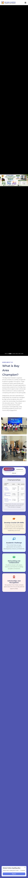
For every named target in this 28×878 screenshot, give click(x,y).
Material (14, 473)
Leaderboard (19, 469)
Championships (9, 469)
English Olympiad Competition (6, 488)
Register (14, 873)
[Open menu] (25, 2)
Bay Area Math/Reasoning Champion (7, 500)
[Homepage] (8, 2)
